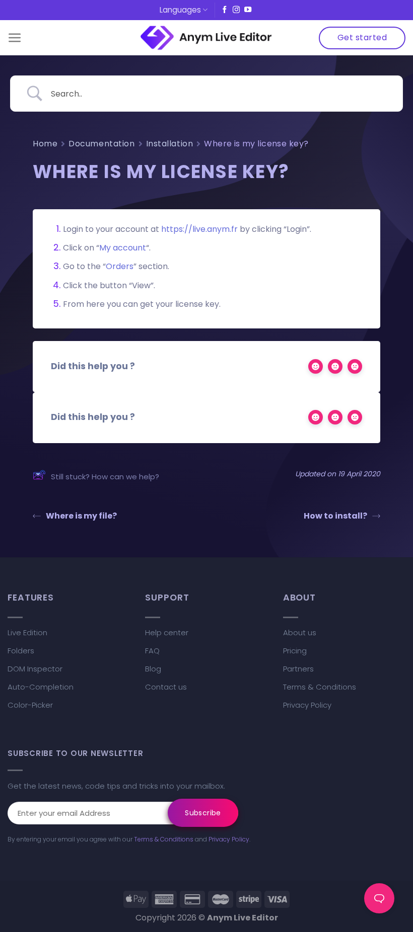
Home (45, 143)
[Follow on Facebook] (224, 10)
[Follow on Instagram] (236, 10)
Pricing (295, 650)
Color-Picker (30, 705)
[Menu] (15, 38)
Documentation (101, 143)
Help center (166, 632)
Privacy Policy (307, 705)
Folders (21, 650)
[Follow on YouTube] (247, 10)
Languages (180, 10)
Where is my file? (81, 516)
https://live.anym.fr (199, 229)
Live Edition (27, 632)
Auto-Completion (41, 687)
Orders (119, 266)
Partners (298, 668)
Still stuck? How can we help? (105, 476)
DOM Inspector (35, 668)
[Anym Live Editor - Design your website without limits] (206, 38)
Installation (169, 143)
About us (299, 632)
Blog (153, 668)
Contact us (166, 687)
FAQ (152, 650)
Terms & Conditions (319, 687)
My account (122, 247)
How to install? (335, 516)
